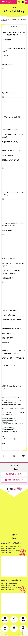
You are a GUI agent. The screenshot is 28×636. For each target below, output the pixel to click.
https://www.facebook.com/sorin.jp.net (13, 400)
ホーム (2, 19)
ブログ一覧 (8, 19)
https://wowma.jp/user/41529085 (11, 404)
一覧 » (14, 456)
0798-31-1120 (15, 474)
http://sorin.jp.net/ (16, 397)
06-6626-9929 (11, 548)
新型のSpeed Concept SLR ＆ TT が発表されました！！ (13, 20)
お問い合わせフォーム (15, 480)
